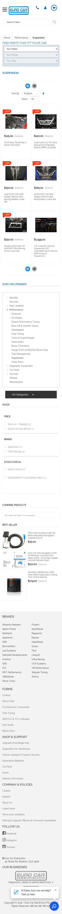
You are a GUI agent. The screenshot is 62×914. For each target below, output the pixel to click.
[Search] (54, 22)
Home (7, 37)
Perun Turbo (8, 681)
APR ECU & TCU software (15, 719)
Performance (21, 37)
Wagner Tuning (40, 672)
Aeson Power (9, 629)
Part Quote (8, 725)
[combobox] (26, 22)
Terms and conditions (13, 814)
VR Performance (40, 668)
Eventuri (6, 659)
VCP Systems (39, 663)
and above (21, 428)
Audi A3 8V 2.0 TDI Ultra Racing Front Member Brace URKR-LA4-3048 (45, 145)
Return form (8, 731)
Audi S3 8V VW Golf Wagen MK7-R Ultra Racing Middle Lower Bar (14, 198)
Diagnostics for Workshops (16, 749)
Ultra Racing (16, 451)
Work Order (8, 701)
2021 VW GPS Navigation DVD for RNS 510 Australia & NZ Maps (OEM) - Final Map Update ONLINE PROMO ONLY (43, 557)
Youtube (10, 847)
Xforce (35, 676)
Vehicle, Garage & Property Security (21, 755)
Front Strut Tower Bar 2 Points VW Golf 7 (15, 143)
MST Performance (11, 672)
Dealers (6, 796)
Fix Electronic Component (15, 707)
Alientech (7, 633)
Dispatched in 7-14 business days (27, 477)
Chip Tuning (8, 713)
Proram (35, 624)
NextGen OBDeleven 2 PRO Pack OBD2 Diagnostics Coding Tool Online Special (42, 574)
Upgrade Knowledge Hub (15, 743)
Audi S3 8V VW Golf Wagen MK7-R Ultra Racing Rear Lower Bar (45, 196)
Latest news (8, 808)
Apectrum (15, 447)
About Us (7, 802)
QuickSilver (37, 629)
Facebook (11, 833)
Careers (6, 790)
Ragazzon (37, 633)
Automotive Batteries (13, 760)
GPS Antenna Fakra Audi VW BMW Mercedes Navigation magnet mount (41, 535)
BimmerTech (8, 646)
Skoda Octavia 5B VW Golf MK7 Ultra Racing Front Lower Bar (14, 248)
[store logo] (19, 10)
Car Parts (7, 766)
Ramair (35, 637)
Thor (34, 650)
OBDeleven (8, 676)
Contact (6, 695)
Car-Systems (9, 650)
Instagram (11, 840)
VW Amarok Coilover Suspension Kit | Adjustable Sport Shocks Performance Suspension (46, 251)
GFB (4, 663)
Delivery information (12, 778)
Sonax (35, 646)
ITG (4, 668)
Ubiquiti (36, 655)
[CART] (54, 8)
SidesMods (37, 642)
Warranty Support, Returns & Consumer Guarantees (29, 820)
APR (4, 642)
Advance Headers (11, 624)
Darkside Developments (14, 655)
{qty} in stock (17, 469)
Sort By (15, 93)
